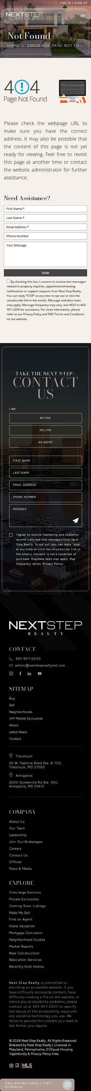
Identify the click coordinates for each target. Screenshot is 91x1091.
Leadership (18, 835)
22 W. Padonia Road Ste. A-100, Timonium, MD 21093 (35, 765)
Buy (12, 698)
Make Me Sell (20, 913)
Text (47, 1083)
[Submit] (76, 521)
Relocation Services (25, 960)
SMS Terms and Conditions (66, 314)
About (13, 725)
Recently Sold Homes (26, 966)
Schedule (14, 1087)
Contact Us (18, 855)
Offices (15, 862)
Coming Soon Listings (27, 906)
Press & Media (20, 869)
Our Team (17, 828)
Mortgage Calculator (26, 933)
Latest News (18, 732)
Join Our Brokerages (26, 842)
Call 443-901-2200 (22, 1083)
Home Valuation (22, 926)
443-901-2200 (28, 658)
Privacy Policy (32, 314)
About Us (17, 822)
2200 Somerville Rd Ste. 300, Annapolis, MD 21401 (34, 784)
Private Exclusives (24, 899)
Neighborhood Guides (27, 940)
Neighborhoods (20, 712)
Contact (15, 739)
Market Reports (21, 946)
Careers (15, 848)
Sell (12, 705)
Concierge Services (25, 892)
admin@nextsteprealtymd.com (40, 665)
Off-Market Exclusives (26, 718)
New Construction (24, 953)
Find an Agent (21, 919)
